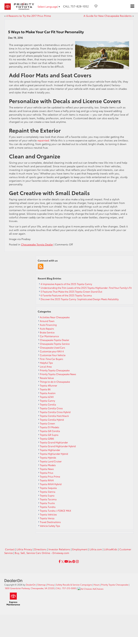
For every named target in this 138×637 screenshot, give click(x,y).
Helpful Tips (46, 362)
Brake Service (47, 332)
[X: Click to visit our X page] (62, 561)
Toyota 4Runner (48, 385)
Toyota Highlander (50, 450)
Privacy (50, 584)
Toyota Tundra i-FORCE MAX (55, 510)
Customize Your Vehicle (52, 355)
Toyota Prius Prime (50, 476)
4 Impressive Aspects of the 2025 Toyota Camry (66, 284)
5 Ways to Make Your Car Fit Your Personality (46, 31)
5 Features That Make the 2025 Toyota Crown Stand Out (71, 291)
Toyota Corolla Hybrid (52, 419)
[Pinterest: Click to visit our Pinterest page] (73, 561)
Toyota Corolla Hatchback (54, 415)
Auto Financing (48, 324)
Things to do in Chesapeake (55, 381)
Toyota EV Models (49, 427)
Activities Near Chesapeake (55, 317)
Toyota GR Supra (49, 434)
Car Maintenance (49, 336)
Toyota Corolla (48, 404)
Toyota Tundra (48, 506)
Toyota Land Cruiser (51, 461)
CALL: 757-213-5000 (66, 588)
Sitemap (41, 584)
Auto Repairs (47, 328)
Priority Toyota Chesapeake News (58, 374)
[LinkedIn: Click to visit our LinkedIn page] (70, 561)
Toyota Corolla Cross (51, 408)
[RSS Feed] (40, 266)
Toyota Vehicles (48, 514)
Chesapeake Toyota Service (55, 343)
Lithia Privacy (24, 549)
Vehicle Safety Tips (50, 525)
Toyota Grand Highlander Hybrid (58, 446)
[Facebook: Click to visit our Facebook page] (60, 561)
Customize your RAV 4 (52, 351)
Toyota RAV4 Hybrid (50, 484)
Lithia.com (95, 549)
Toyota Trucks (47, 503)
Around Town (47, 321)
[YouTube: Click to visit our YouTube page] (66, 561)
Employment (80, 549)
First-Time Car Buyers (51, 358)
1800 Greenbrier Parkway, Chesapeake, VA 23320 (29, 588)
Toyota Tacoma (48, 499)
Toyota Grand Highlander (54, 442)
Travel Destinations (50, 522)
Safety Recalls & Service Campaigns (74, 584)
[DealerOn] (13, 580)
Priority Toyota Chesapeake (55, 370)
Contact (10, 549)
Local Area (46, 366)
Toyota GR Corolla (50, 431)
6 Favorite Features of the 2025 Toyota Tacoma (66, 295)
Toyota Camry (47, 400)
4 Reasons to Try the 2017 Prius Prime (28, 16)
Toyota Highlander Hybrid (54, 453)
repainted (43, 140)
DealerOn (31, 584)
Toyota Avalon (48, 393)
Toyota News (47, 468)
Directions (40, 549)
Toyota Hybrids (48, 457)
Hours (97, 584)
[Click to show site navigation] (132, 6)
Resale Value (47, 377)
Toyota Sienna (47, 491)
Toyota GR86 (47, 438)
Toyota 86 (45, 389)
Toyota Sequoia (48, 487)
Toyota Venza (47, 518)
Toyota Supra (47, 495)
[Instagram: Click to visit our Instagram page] (77, 561)
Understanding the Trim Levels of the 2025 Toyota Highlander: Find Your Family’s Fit (86, 287)
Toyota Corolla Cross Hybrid (55, 412)
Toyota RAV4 (47, 480)
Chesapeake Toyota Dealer (37, 244)
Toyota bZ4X (47, 396)
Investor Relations (59, 549)
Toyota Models (48, 465)
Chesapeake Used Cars (52, 347)
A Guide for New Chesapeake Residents (108, 16)
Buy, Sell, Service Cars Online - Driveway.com (42, 553)
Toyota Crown (47, 423)
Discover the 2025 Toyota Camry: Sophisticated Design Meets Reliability (80, 299)
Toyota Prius (46, 472)
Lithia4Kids (110, 549)
